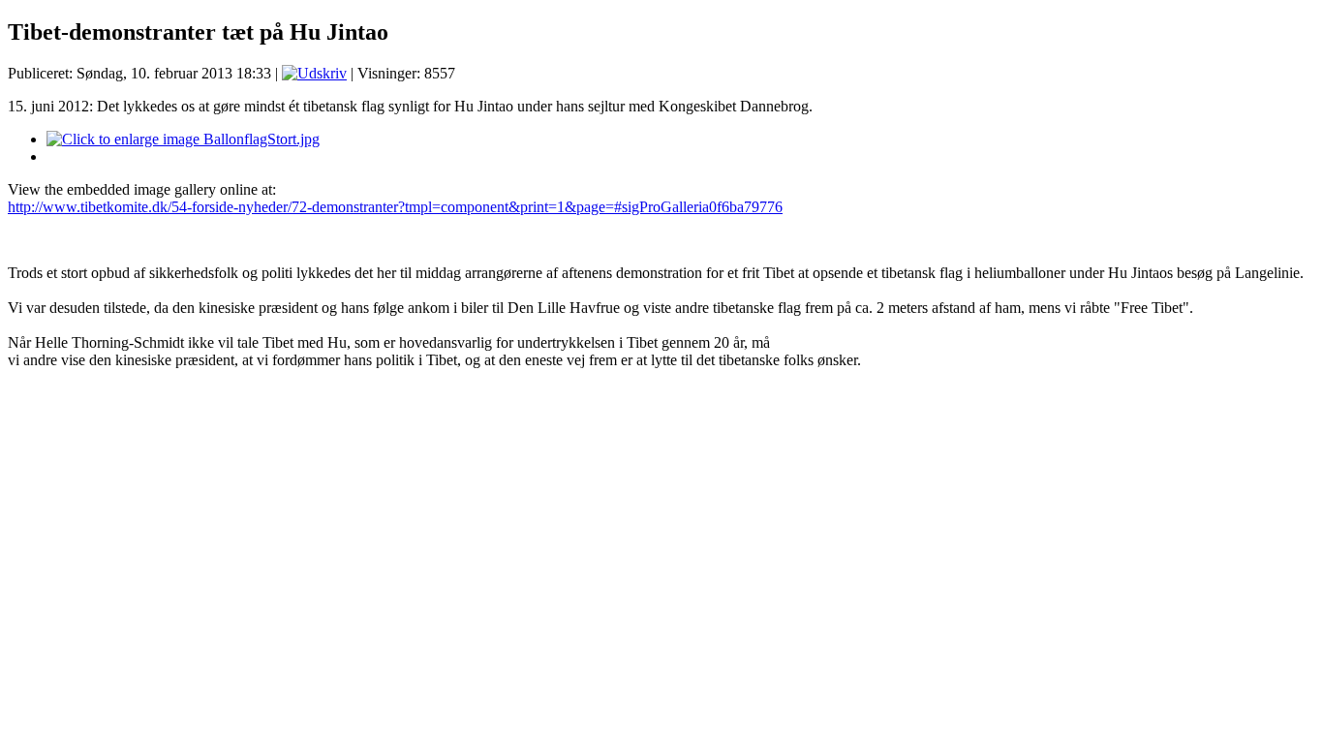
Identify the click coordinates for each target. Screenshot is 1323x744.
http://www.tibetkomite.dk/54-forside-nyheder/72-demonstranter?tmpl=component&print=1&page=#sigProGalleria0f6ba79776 (395, 207)
